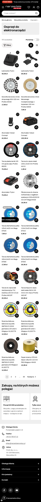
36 (24, 377)
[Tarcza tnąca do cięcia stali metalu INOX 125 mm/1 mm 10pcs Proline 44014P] (30, 276)
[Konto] (34, 7)
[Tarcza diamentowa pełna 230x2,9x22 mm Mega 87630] (30, 245)
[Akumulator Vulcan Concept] (11, 121)
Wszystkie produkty (21, 20)
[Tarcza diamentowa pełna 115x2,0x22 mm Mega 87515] (30, 214)
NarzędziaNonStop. (14, 498)
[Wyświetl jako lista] (36, 45)
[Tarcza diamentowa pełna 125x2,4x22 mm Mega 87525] (11, 214)
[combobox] (20, 13)
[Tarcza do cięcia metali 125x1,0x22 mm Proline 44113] (30, 150)
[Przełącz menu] (3, 7)
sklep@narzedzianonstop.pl (15, 443)
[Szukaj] (36, 13)
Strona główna (7, 20)
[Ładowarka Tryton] (11, 59)
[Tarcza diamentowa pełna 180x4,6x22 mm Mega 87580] (11, 245)
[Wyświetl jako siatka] (30, 45)
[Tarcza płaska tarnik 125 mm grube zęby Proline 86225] (11, 150)
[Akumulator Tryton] (11, 181)
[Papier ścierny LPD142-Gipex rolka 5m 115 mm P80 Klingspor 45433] (30, 346)
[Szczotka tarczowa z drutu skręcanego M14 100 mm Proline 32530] (11, 85)
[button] (17, 52)
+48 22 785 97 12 (12, 437)
